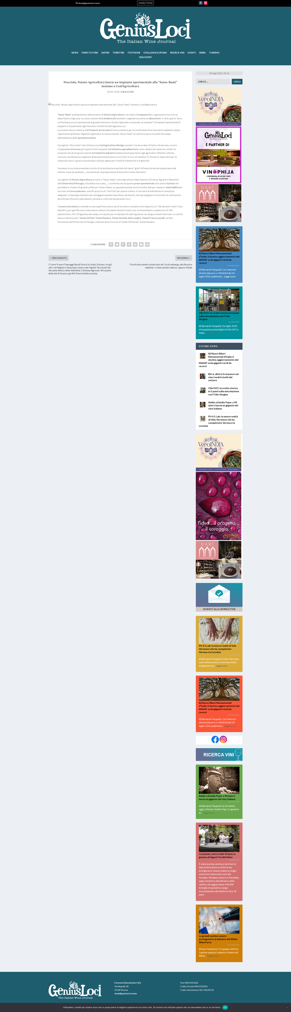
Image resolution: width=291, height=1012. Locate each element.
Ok (225, 1007)
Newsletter (144, 3)
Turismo (214, 53)
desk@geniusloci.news (89, 3)
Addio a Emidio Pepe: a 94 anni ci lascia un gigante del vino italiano (223, 405)
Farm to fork (90, 53)
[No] (287, 1007)
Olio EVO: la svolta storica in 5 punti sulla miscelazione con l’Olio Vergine (219, 316)
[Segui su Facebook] (200, 3)
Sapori (105, 53)
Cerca (237, 81)
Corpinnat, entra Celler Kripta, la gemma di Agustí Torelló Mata (217, 855)
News (75, 53)
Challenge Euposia (155, 53)
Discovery (145, 57)
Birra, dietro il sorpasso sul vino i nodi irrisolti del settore (223, 377)
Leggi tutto (230, 276)
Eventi (192, 53)
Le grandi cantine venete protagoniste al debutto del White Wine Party (218, 939)
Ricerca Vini (177, 53)
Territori (118, 53)
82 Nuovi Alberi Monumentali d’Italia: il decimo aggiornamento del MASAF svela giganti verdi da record (218, 359)
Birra (202, 53)
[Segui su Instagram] (205, 3)
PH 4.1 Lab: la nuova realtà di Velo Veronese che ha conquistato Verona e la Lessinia (217, 648)
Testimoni (133, 53)
